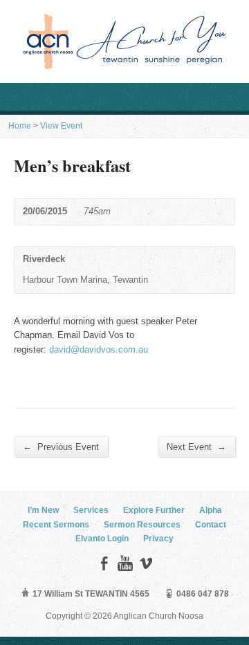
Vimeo (146, 563)
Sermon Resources (142, 525)
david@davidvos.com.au (98, 349)
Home (19, 126)
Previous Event (61, 446)
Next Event (196, 446)
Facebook (104, 563)
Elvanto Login (102, 538)
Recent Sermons (56, 525)
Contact (210, 525)
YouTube (125, 563)
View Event (61, 126)
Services (91, 510)
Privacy (158, 538)
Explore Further (154, 510)
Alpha (210, 510)
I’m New (43, 510)
